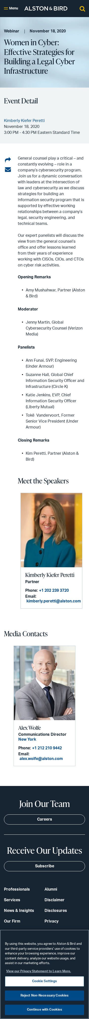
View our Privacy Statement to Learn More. (38, 971)
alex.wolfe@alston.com (41, 759)
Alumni (50, 889)
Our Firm (12, 921)
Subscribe (44, 866)
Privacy (51, 921)
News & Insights (19, 911)
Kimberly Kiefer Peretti (49, 575)
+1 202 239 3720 (54, 590)
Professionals (17, 889)
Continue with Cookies (44, 1009)
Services (12, 900)
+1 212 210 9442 (47, 748)
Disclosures (55, 911)
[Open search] (82, 8)
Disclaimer (54, 900)
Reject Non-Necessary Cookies (45, 995)
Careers (44, 819)
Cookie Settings (44, 981)
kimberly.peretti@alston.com (53, 601)
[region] (44, 974)
